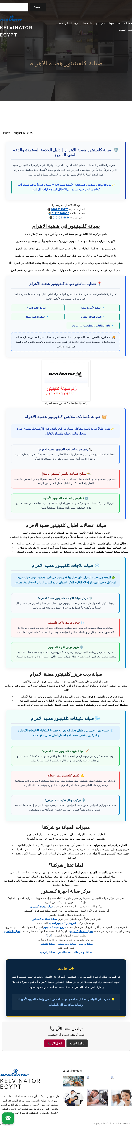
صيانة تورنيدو (86, 943)
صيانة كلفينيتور (47, 943)
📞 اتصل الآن (55, 1043)
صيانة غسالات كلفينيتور (44, 918)
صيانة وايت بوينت (67, 943)
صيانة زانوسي (47, 952)
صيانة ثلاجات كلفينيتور (41, 906)
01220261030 (60, 213)
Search (38, 7)
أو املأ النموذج (77, 1043)
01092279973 (59, 209)
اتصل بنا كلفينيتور (11, 931)
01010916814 (61, 217)
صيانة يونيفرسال (83, 952)
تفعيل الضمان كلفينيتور (80, 931)
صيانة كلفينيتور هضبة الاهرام (66, 63)
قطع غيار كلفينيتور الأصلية (62, 923)
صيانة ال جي (64, 952)
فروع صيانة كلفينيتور (55, 927)
